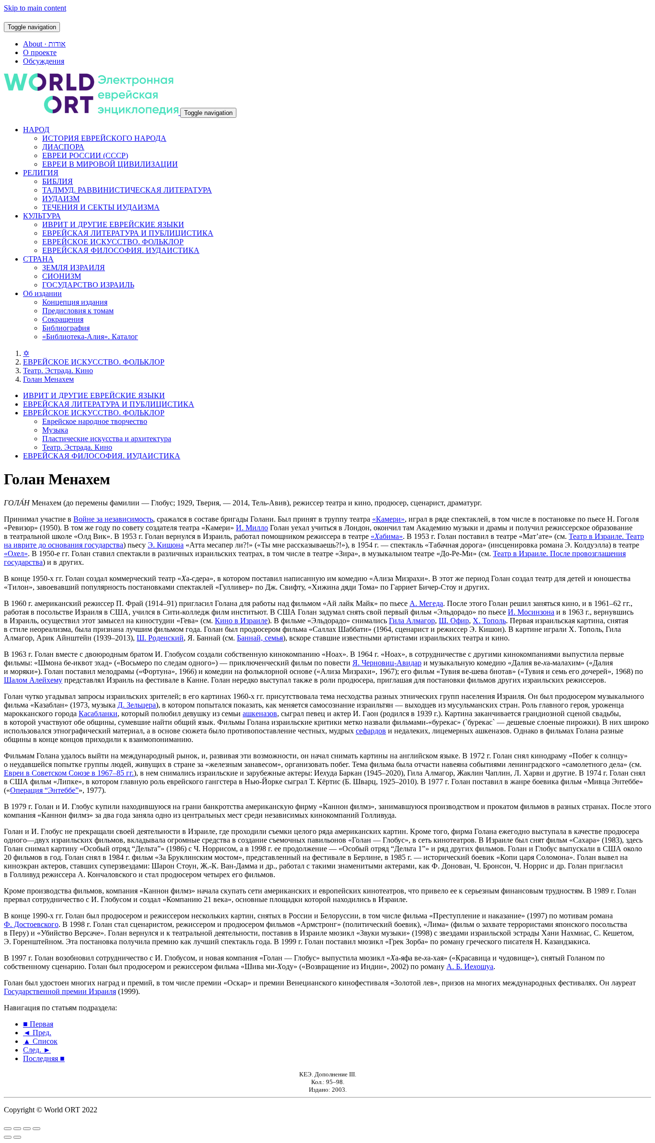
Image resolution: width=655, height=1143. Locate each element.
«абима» (387, 536)
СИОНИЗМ (61, 276)
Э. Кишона (166, 545)
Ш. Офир (454, 621)
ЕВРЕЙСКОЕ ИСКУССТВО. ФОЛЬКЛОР (113, 242)
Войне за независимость (113, 519)
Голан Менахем (48, 379)
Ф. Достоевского (31, 924)
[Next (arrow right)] (17, 1137)
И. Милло (252, 528)
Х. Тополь (489, 621)
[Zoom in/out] (36, 1128)
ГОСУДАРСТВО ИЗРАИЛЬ (88, 285)
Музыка (55, 430)
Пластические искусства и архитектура (106, 438)
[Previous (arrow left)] (8, 1137)
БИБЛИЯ (57, 181)
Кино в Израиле (241, 621)
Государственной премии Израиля (60, 991)
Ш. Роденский (160, 638)
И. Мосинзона (531, 612)
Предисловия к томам (78, 311)
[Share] (17, 1128)
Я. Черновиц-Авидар (386, 663)
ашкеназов (260, 713)
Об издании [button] (42, 293)
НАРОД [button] (36, 130)
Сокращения (62, 319)
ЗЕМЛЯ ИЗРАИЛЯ (73, 267)
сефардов (371, 731)
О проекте (40, 52)
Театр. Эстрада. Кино (58, 370)
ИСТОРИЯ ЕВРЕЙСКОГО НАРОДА (104, 138)
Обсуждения (43, 61)
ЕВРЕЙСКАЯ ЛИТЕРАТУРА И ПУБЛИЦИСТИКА (127, 233)
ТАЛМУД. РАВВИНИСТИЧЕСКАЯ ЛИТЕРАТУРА (127, 190)
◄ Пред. (37, 1033)
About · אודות (44, 44)
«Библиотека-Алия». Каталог (90, 336)
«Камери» (388, 519)
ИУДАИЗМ (61, 198)
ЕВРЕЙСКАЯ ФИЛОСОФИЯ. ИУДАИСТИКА (120, 250)
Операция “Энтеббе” (44, 790)
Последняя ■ (44, 1058)
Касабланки (98, 713)
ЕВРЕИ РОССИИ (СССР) (85, 155)
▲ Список (40, 1041)
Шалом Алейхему (33, 680)
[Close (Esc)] (8, 1128)
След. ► (37, 1050)
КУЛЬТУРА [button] (42, 216)
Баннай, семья (260, 638)
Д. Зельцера (136, 705)
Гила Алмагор (412, 621)
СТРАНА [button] (38, 259)
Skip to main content (35, 8)
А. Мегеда (426, 603)
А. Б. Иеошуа (469, 966)
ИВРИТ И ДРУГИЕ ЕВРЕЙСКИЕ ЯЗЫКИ (113, 224)
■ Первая (38, 1024)
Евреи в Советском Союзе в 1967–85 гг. (69, 773)
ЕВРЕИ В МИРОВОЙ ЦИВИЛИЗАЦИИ (110, 164)
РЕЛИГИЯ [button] (40, 173)
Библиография (66, 328)
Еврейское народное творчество (94, 421)
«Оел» (16, 553)
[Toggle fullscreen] (27, 1128)
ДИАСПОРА (63, 147)
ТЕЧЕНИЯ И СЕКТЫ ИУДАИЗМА (101, 207)
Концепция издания (74, 302)
